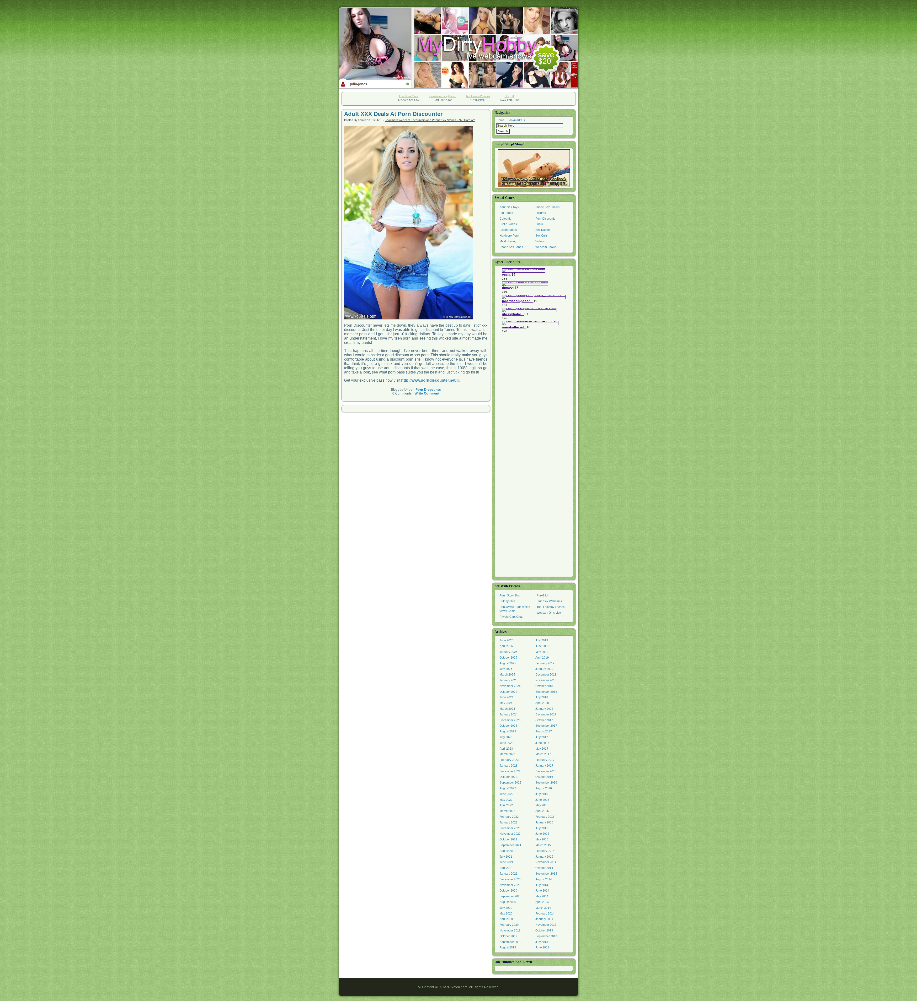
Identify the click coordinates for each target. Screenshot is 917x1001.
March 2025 (507, 674)
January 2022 (508, 822)
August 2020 (508, 902)
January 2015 (544, 856)
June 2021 (506, 862)
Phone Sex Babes (511, 247)
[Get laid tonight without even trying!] (533, 168)
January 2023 (508, 765)
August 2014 (543, 879)
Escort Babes (508, 230)
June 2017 (542, 743)
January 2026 (508, 652)
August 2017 (543, 731)
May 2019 (541, 652)
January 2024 (508, 714)
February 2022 (509, 816)
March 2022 (507, 811)
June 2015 (542, 833)
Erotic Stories (508, 224)
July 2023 (506, 737)
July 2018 (541, 697)
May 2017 (541, 748)
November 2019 (510, 930)
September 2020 (510, 896)
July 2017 (541, 737)
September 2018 (546, 691)
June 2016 (542, 799)
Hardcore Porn (509, 235)
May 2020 (506, 913)
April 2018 (542, 703)
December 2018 (545, 674)
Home (500, 120)
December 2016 (545, 771)
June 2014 (542, 890)
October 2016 (544, 777)
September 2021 (510, 845)
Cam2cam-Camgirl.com (442, 96)
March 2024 (507, 708)
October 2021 (508, 839)
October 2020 (508, 890)
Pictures (540, 213)
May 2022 (506, 799)
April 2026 (506, 646)
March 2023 (507, 754)
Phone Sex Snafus (547, 207)
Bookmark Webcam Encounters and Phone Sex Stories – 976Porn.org (430, 120)
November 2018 (545, 680)
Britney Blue (507, 601)
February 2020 (509, 924)
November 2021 (510, 833)
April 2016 (542, 811)
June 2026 (506, 640)
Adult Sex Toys (509, 207)
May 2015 (541, 839)
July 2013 (541, 942)
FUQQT (509, 96)
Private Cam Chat (511, 616)
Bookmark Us (516, 120)
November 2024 (510, 686)
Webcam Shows (545, 247)
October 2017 (544, 720)
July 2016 (541, 794)
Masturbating (508, 241)
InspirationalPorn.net (478, 96)
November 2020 (510, 885)
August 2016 (543, 788)
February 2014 (544, 913)
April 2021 (506, 868)
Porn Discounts (428, 389)
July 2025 (506, 669)
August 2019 (508, 947)
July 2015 (541, 828)
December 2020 (510, 879)
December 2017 (545, 714)
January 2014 (544, 919)
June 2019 (542, 646)
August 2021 (508, 851)
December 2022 (510, 771)
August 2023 (508, 731)
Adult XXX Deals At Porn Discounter (393, 114)
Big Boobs (506, 213)
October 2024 (508, 691)
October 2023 (508, 725)
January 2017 (544, 765)
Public (539, 224)
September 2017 (546, 725)
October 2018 (544, 686)
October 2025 (508, 657)
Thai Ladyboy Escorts (551, 607)
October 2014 (544, 868)
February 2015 (544, 851)
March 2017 (543, 754)
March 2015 (543, 845)
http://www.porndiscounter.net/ (428, 380)
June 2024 (506, 697)
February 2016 (544, 816)
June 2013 (542, 947)
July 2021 (506, 856)
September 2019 (510, 942)
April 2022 (506, 805)
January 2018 (544, 708)
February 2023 (509, 760)
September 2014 (546, 873)
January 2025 (508, 680)
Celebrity (505, 218)
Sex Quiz (541, 235)
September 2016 (546, 782)
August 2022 (508, 788)
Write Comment (427, 393)
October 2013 (544, 930)
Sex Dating (542, 230)
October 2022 (508, 777)
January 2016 (544, 822)
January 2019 (544, 669)
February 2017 (544, 760)
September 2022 (510, 782)
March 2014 (543, 907)
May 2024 (506, 703)
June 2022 (506, 794)
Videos (539, 241)
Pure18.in (543, 595)
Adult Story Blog (510, 595)
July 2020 (506, 907)
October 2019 (508, 936)
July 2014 (541, 885)
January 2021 (508, 873)
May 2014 (541, 896)
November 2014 (545, 862)
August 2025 (508, 663)
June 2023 (506, 743)
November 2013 (545, 924)
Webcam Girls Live (549, 612)
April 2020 (506, 919)
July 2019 (541, 640)
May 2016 (541, 805)
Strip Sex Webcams (549, 601)
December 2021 (510, 828)
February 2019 (544, 663)
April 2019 (542, 657)
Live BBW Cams (408, 96)
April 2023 (506, 748)
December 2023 (510, 720)
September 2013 (546, 936)
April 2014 (542, 902)
